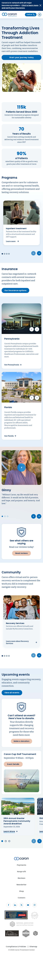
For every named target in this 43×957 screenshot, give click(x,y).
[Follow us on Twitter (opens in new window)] (21, 905)
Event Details (13, 764)
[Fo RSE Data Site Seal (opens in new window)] (25, 933)
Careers (21, 897)
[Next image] (37, 329)
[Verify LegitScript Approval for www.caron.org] (35, 934)
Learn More (9, 831)
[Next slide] (39, 516)
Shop (21, 891)
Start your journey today (21, 57)
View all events (11, 692)
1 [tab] (4, 329)
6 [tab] (13, 329)
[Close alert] (40, 5)
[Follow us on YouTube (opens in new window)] (28, 905)
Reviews (21, 878)
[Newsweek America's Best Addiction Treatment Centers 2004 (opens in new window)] (16, 915)
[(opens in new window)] (12, 933)
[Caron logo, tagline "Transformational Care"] (9, 14)
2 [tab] (6, 329)
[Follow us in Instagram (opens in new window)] (34, 905)
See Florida (9, 436)
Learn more (12, 241)
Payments (21, 865)
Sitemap (33, 946)
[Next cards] (39, 253)
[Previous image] (31, 329)
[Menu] (39, 14)
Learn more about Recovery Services (17, 642)
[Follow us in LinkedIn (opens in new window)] (15, 905)
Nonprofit (21, 871)
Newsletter (21, 884)
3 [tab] (7, 329)
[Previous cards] (33, 253)
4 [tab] (9, 329)
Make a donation (21, 741)
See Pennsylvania (11, 365)
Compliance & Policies (16, 946)
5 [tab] (11, 329)
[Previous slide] (33, 516)
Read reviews (21, 553)
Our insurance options (15, 290)
